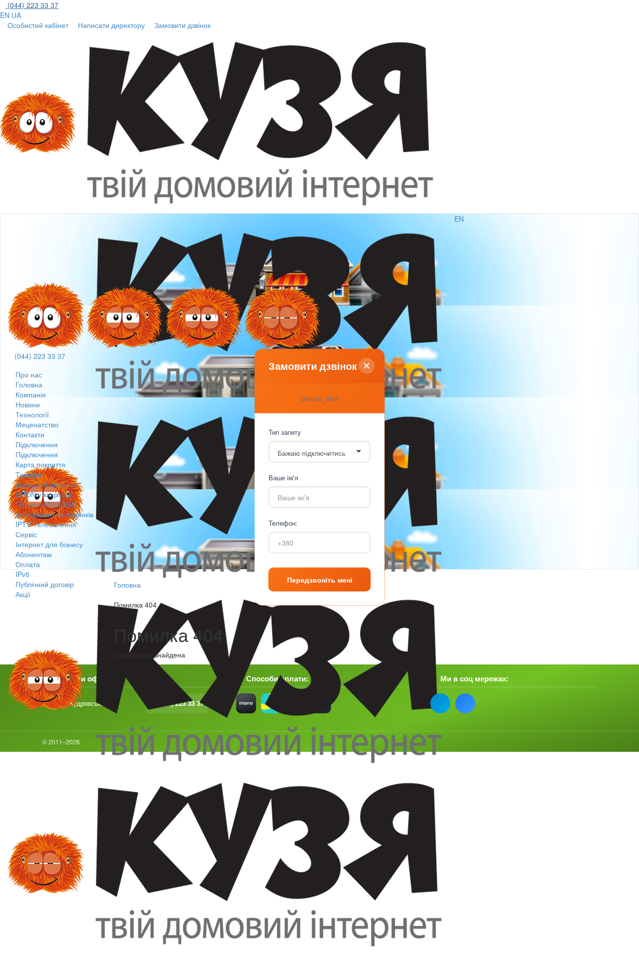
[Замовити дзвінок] (20, 276)
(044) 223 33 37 (39, 356)
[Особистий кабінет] (466, 234)
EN (4, 15)
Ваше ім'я (283, 477)
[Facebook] (465, 703)
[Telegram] (440, 703)
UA (16, 15)
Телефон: (283, 523)
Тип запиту (285, 432)
